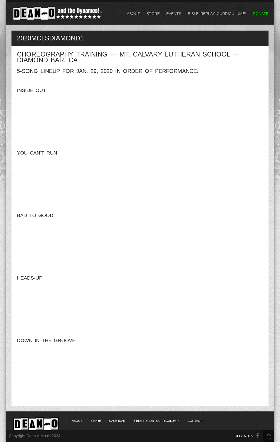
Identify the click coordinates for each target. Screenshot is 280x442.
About (133, 13)
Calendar (117, 420)
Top (268, 438)
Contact (195, 420)
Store (153, 13)
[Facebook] (257, 435)
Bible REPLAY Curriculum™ (217, 13)
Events (173, 13)
